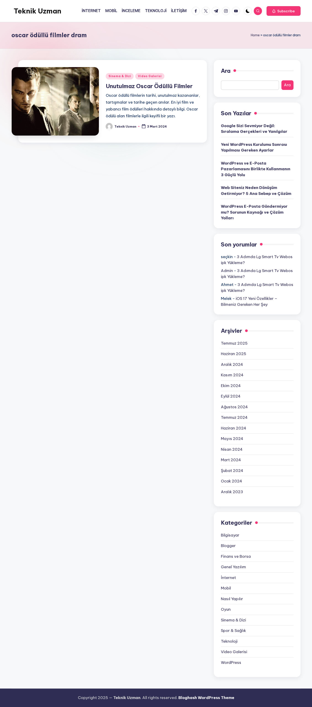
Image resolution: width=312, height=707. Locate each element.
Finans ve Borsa (236, 556)
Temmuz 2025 (234, 343)
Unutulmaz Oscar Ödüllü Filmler (149, 86)
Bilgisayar (230, 535)
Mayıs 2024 (232, 438)
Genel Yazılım (233, 566)
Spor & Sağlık (233, 630)
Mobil (226, 588)
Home (255, 35)
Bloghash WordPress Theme (206, 697)
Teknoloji (229, 641)
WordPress (231, 662)
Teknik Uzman (37, 11)
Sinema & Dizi (119, 76)
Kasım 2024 (232, 374)
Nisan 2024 (232, 449)
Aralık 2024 (232, 364)
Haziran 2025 (233, 353)
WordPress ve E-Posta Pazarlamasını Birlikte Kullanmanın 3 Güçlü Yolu (255, 169)
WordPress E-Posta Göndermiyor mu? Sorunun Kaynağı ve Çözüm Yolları (254, 212)
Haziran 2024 (233, 428)
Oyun (226, 609)
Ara (225, 70)
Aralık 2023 (232, 491)
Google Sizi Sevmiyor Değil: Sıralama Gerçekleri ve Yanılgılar (254, 128)
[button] (284, 11)
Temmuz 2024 (234, 417)
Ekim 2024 (231, 385)
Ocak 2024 (231, 481)
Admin (227, 270)
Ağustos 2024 (234, 406)
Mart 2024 (231, 459)
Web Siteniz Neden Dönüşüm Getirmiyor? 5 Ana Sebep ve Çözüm (256, 190)
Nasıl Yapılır (232, 598)
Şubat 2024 (232, 470)
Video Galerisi (149, 76)
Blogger (228, 545)
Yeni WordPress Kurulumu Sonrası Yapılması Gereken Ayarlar (254, 147)
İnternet (228, 577)
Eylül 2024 (231, 396)
